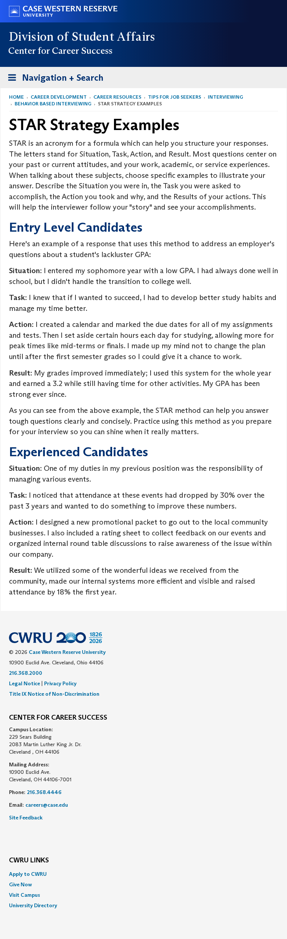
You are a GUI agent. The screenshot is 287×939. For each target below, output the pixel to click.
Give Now (20, 884)
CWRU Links (29, 860)
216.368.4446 (44, 792)
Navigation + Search (53, 80)
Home (16, 97)
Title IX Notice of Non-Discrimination (54, 694)
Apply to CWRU (28, 874)
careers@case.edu (46, 804)
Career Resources (117, 97)
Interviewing (225, 97)
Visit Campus (24, 895)
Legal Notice (24, 683)
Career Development (59, 97)
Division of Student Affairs (82, 36)
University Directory (33, 905)
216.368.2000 (25, 673)
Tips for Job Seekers (174, 97)
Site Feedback (26, 817)
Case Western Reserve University (67, 652)
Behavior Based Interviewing (53, 103)
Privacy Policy (60, 683)
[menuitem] (143, 874)
